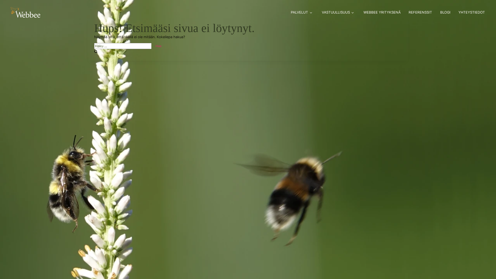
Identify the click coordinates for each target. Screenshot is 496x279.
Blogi (445, 12)
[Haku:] (123, 46)
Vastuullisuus (336, 12)
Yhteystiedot (471, 12)
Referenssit (420, 12)
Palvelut (299, 12)
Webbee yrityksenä (382, 12)
